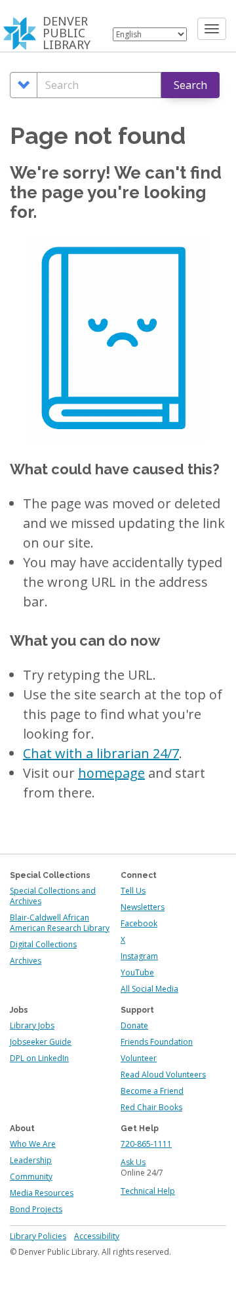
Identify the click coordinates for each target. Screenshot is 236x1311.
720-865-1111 (146, 1143)
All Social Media (149, 988)
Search (190, 85)
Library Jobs (32, 1025)
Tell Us (133, 890)
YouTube (137, 972)
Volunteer (139, 1058)
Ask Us (133, 1162)
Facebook (139, 923)
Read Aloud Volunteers (163, 1074)
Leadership (31, 1160)
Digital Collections (43, 944)
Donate (134, 1025)
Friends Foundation (157, 1041)
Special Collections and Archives (53, 896)
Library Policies (38, 1236)
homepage (111, 773)
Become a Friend (152, 1090)
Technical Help (148, 1191)
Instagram (139, 956)
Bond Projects (36, 1209)
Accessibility (96, 1236)
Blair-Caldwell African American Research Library (59, 923)
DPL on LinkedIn (39, 1058)
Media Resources (41, 1192)
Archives (25, 960)
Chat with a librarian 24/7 (101, 753)
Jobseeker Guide (40, 1041)
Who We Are (33, 1143)
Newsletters (143, 907)
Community (31, 1176)
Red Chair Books (151, 1107)
